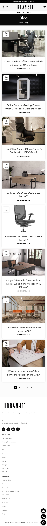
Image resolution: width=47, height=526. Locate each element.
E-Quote (4, 510)
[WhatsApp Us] (43, 522)
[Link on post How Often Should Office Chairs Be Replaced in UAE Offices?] (23, 131)
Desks (4, 458)
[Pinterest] (18, 429)
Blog (3, 514)
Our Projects (6, 484)
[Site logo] (23, 7)
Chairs (4, 454)
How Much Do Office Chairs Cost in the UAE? (24, 238)
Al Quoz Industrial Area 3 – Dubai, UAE (14, 423)
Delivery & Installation (9, 442)
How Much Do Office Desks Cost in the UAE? (23, 194)
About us (5, 507)
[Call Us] (43, 516)
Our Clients (5, 495)
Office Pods (5, 468)
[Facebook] (8, 429)
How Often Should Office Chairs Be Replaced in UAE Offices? (23, 151)
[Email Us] (43, 510)
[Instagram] (3, 429)
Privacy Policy (6, 446)
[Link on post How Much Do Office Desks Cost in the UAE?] (23, 175)
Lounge (4, 461)
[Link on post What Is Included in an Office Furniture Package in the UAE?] (23, 353)
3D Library (5, 487)
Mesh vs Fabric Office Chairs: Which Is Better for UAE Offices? (23, 63)
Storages (4, 465)
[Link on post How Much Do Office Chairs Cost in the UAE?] (23, 218)
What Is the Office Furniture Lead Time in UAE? (23, 329)
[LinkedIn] (13, 429)
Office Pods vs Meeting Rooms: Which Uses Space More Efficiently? (23, 107)
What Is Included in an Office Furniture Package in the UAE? (23, 373)
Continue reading (23, 69)
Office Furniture (23, 1)
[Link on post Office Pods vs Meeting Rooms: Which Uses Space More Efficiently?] (23, 87)
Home (21, 23)
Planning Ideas (6, 480)
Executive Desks (7, 438)
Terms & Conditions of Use (10, 491)
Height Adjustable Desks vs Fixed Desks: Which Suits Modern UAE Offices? (23, 284)
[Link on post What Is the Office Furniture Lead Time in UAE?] (23, 309)
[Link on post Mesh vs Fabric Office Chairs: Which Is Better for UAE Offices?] (23, 43)
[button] (6, 7)
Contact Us (5, 503)
